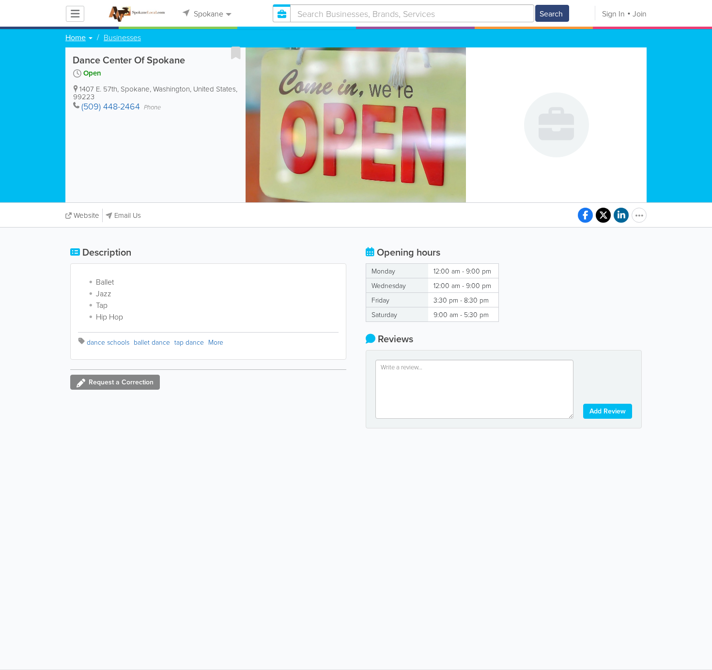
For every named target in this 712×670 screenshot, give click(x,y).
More (215, 342)
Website (86, 215)
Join (640, 13)
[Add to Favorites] (236, 52)
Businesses (122, 37)
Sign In (613, 13)
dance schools (108, 342)
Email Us (127, 215)
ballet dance (152, 342)
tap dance (189, 342)
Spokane (207, 13)
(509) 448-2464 (110, 106)
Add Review (607, 411)
